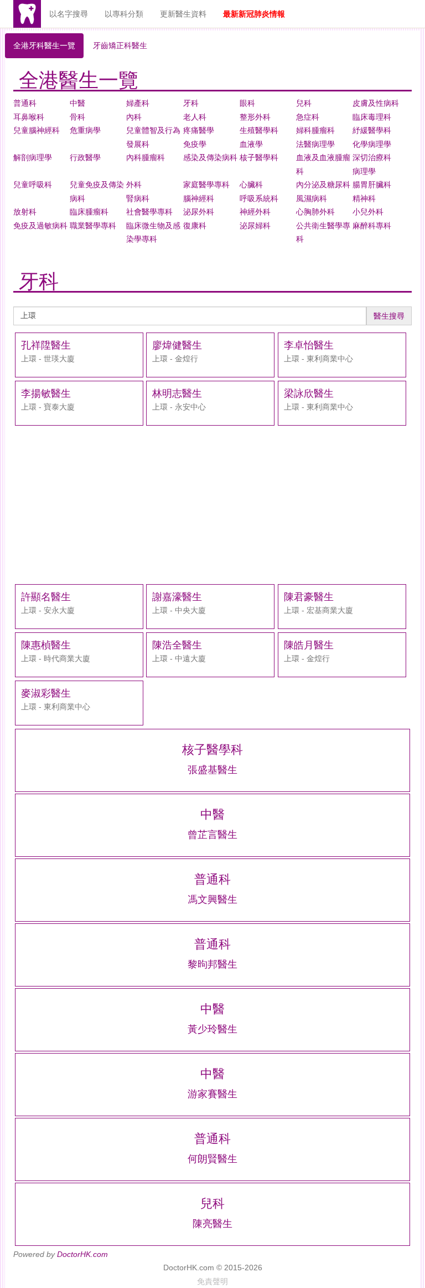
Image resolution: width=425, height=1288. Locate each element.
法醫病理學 (315, 144)
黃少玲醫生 (212, 1029)
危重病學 (85, 130)
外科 (134, 184)
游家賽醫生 (212, 1094)
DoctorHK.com (82, 1254)
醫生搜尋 (389, 315)
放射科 (25, 211)
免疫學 (194, 144)
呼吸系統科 (259, 198)
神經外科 (255, 211)
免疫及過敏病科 (40, 225)
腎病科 (137, 198)
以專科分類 (124, 13)
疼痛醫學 (198, 130)
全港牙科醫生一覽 (44, 45)
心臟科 (251, 184)
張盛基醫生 (212, 769)
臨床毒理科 (372, 117)
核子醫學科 (259, 157)
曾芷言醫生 (212, 834)
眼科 (247, 103)
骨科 (77, 117)
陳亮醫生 (212, 1223)
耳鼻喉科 (28, 117)
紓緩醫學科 (372, 130)
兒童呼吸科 (32, 184)
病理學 (364, 171)
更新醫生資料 (183, 13)
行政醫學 (85, 157)
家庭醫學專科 (206, 184)
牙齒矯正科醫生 (120, 45)
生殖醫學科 (259, 130)
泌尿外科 (198, 211)
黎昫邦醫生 (212, 964)
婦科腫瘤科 (315, 130)
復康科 (194, 225)
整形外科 (255, 117)
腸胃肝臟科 (372, 184)
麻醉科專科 (372, 225)
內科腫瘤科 (145, 157)
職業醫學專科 (93, 225)
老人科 (194, 117)
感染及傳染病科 (210, 157)
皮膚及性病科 (376, 103)
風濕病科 (311, 198)
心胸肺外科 (315, 211)
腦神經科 (198, 198)
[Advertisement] (212, 504)
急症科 (307, 117)
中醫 (77, 103)
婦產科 (137, 103)
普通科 (25, 103)
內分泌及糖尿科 (323, 184)
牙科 (191, 103)
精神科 (364, 198)
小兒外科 (368, 211)
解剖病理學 (32, 157)
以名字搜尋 (68, 13)
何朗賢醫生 (212, 1158)
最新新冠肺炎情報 (254, 13)
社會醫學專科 (149, 211)
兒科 (304, 103)
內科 (134, 117)
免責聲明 (212, 1281)
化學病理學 (372, 144)
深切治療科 (372, 157)
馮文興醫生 (212, 899)
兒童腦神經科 (36, 130)
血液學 (251, 144)
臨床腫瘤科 (89, 211)
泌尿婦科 (255, 225)
